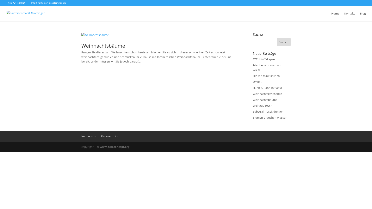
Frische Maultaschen (266, 76)
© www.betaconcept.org (113, 147)
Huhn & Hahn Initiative (267, 88)
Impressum (88, 136)
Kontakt (349, 13)
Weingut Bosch (262, 105)
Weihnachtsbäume (103, 45)
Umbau (257, 82)
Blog (363, 13)
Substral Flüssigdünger (268, 111)
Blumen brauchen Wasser (270, 117)
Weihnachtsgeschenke (267, 94)
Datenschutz (109, 136)
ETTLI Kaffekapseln (265, 59)
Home (335, 13)
